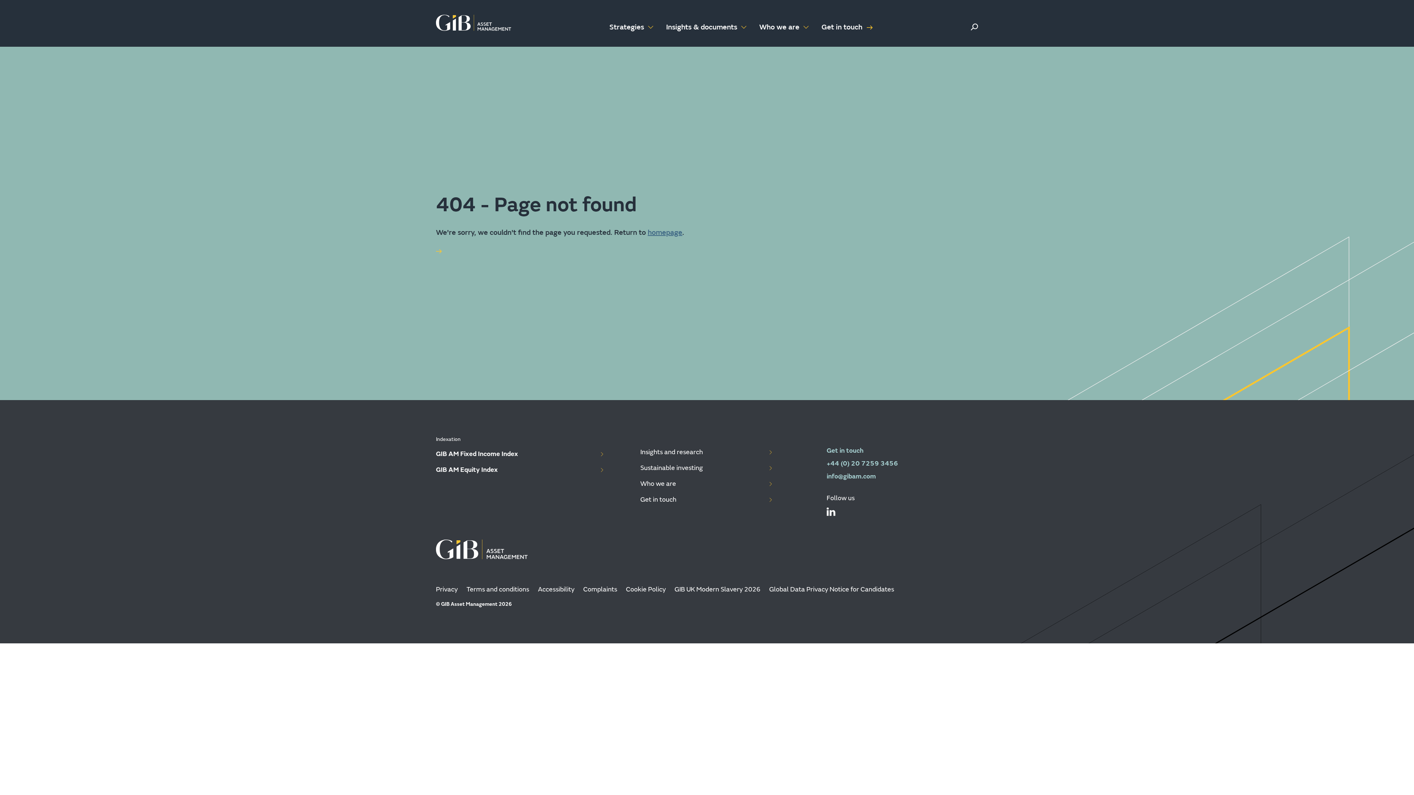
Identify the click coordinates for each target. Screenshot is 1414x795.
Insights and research (671, 452)
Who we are (658, 484)
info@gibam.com (851, 476)
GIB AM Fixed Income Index (477, 454)
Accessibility (556, 589)
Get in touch (842, 27)
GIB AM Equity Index (467, 470)
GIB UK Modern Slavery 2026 (717, 589)
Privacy (447, 589)
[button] (974, 27)
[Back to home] (473, 23)
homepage (665, 232)
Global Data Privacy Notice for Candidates (831, 589)
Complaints (600, 589)
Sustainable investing (671, 468)
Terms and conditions (498, 589)
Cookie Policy (646, 589)
